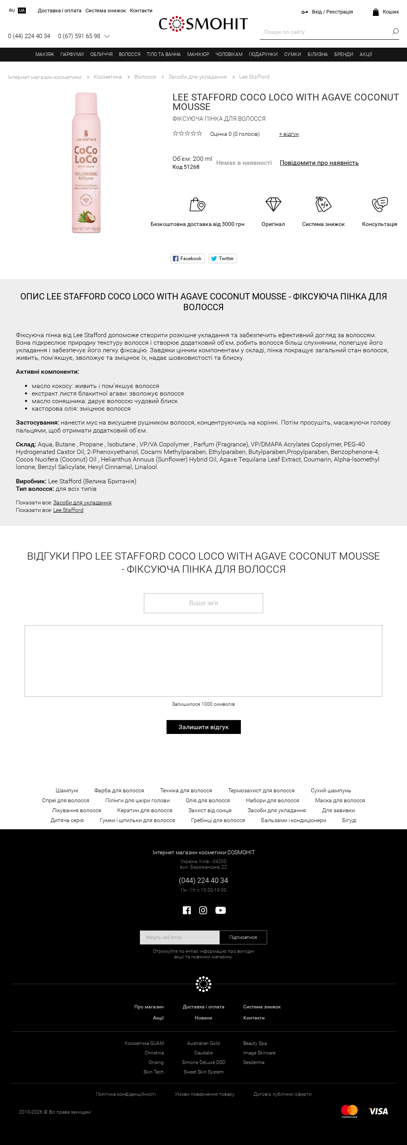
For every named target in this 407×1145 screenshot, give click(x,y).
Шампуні (67, 790)
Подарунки (263, 54)
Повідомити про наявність (319, 162)
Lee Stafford (68, 510)
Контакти (254, 1018)
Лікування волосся (76, 810)
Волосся (129, 54)
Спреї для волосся (65, 800)
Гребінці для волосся (218, 820)
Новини (203, 1018)
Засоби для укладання (82, 502)
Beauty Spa (255, 1043)
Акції (366, 54)
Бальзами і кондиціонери (293, 820)
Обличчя (101, 54)
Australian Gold (203, 1043)
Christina (154, 1053)
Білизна (318, 54)
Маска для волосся (340, 800)
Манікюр (198, 54)
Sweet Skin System (204, 1072)
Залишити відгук (203, 727)
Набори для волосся (272, 800)
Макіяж (44, 54)
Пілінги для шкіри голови (137, 800)
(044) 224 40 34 (203, 880)
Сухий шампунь (331, 790)
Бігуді (349, 820)
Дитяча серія (67, 820)
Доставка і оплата (204, 1007)
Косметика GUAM (144, 1043)
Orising (156, 1062)
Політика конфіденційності (126, 1094)
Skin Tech (153, 1072)
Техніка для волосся (186, 790)
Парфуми (72, 54)
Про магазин (149, 1007)
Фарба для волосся (119, 790)
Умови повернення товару (205, 1094)
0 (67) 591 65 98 (79, 36)
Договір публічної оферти (283, 1094)
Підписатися (243, 937)
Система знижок (262, 1007)
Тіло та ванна (164, 54)
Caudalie (203, 1053)
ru (12, 10)
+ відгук (289, 134)
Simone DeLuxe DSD (203, 1062)
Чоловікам (228, 54)
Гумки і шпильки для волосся (137, 820)
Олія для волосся (208, 800)
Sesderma (253, 1062)
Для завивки (338, 810)
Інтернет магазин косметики (44, 77)
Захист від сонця (210, 810)
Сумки (292, 54)
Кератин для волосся (144, 810)
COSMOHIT (203, 24)
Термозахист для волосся (261, 790)
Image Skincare (259, 1053)
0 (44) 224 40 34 (29, 36)
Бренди (343, 54)
